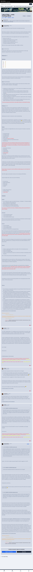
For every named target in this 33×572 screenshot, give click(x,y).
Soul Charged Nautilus (14, 543)
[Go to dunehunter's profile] (2, 394)
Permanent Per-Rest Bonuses (25, 542)
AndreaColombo (6, 25)
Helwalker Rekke (20, 542)
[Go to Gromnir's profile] (2, 328)
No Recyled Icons (9, 543)
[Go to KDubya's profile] (2, 368)
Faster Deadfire (13, 542)
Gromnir (5, 328)
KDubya (5, 368)
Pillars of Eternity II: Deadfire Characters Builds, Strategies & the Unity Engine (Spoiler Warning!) (16, 21)
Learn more (1, 1)
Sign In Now (24, 551)
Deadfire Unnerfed (17, 542)
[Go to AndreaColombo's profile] (2, 20)
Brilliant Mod (10, 542)
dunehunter (6, 393)
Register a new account (9, 551)
